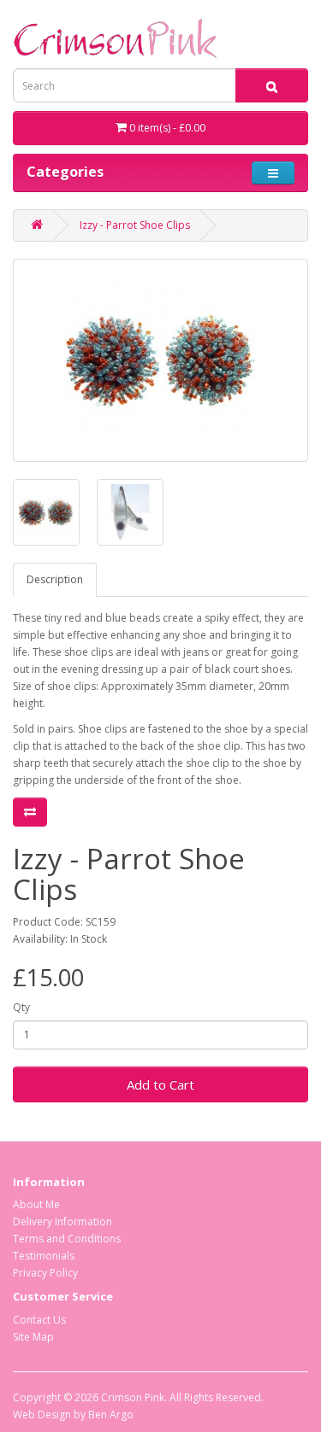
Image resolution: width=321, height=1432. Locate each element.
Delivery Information (62, 1221)
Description (55, 579)
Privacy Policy (45, 1272)
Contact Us (39, 1319)
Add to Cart (160, 1084)
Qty (21, 1007)
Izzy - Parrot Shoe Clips (135, 225)
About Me (36, 1204)
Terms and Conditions (67, 1238)
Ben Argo (111, 1414)
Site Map (33, 1337)
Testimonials (43, 1255)
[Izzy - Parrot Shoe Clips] (160, 360)
